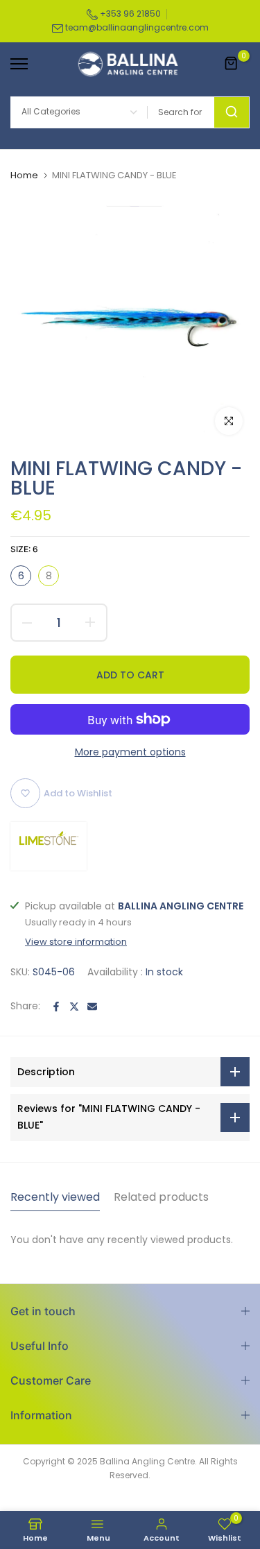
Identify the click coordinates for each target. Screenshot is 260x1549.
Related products (161, 1197)
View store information (76, 942)
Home (24, 175)
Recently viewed (55, 1197)
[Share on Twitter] (74, 1006)
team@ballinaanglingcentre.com (137, 27)
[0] (231, 63)
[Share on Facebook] (56, 1006)
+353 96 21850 (129, 13)
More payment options (130, 752)
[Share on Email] (92, 1006)
